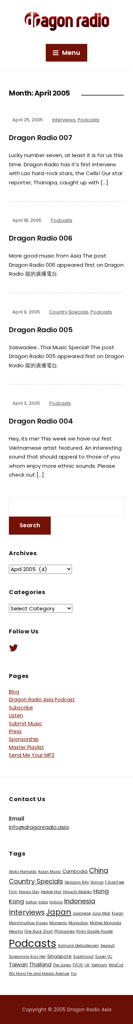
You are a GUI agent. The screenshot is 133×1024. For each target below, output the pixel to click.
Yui (74, 973)
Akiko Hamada (23, 871)
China (98, 870)
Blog (14, 691)
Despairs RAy (77, 882)
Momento (58, 923)
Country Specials (68, 312)
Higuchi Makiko (77, 891)
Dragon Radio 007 (40, 138)
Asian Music (49, 871)
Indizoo (56, 902)
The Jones (62, 965)
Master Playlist (26, 747)
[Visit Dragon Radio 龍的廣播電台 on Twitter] (13, 649)
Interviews (64, 119)
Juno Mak (101, 913)
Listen (16, 715)
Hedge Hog (51, 891)
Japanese (82, 913)
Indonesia (79, 901)
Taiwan (18, 964)
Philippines (64, 931)
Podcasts (88, 119)
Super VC (103, 956)
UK (87, 965)
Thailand (40, 964)
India (43, 902)
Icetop (31, 902)
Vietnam (99, 965)
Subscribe (21, 707)
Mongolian (78, 923)
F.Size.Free (114, 882)
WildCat (116, 965)
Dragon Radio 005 (41, 330)
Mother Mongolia (105, 923)
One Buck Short (38, 931)
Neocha (16, 931)
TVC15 (77, 965)
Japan (58, 912)
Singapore (59, 956)
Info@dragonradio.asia (39, 827)
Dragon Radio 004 (41, 421)
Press (15, 731)
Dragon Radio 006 (40, 238)
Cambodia (75, 871)
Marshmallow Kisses (28, 923)
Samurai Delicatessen (78, 945)
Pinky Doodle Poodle (94, 931)
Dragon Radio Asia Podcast (42, 699)
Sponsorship (24, 739)
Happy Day (29, 891)
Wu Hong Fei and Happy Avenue (39, 973)
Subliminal (83, 956)
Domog (97, 882)
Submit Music (25, 723)
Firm (13, 891)
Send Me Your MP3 (31, 755)
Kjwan (117, 913)
